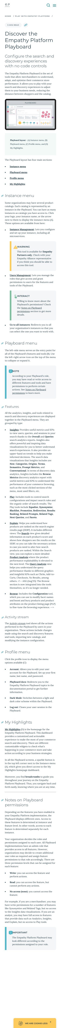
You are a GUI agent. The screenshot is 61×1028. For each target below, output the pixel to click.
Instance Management (22, 229)
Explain (14, 523)
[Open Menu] (54, 5)
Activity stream (18, 623)
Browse (14, 593)
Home (8, 16)
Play (12, 496)
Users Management (20, 275)
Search (25, 533)
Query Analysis (38, 564)
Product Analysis (19, 557)
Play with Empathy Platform (32, 16)
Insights (14, 429)
